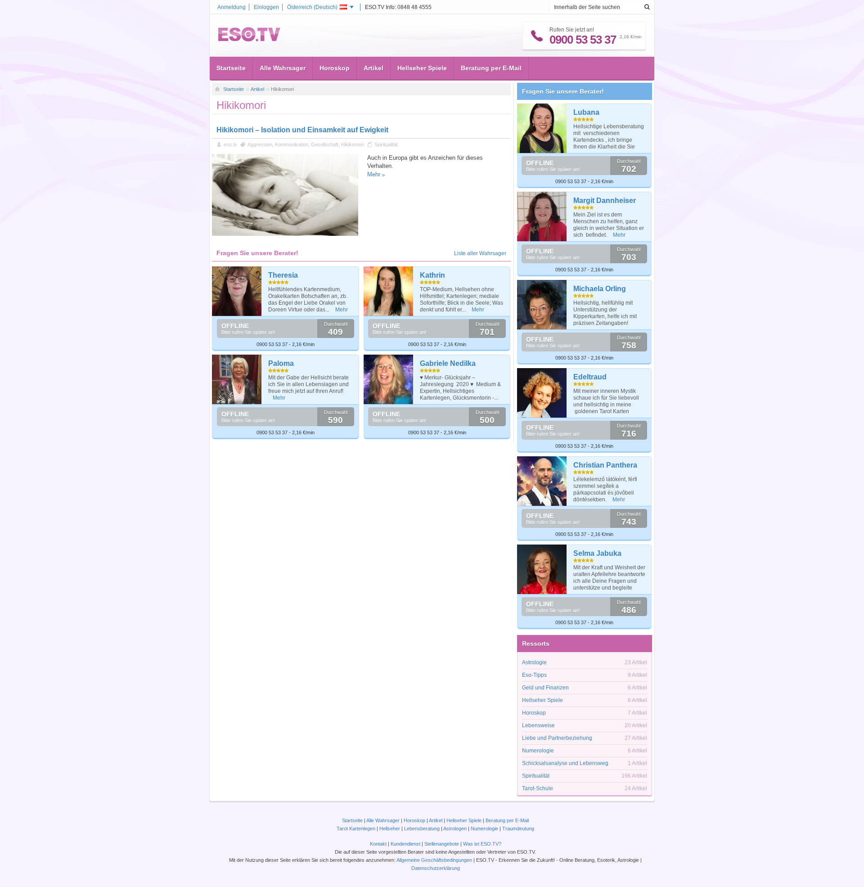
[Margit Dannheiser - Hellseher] (542, 216)
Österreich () (312, 7)
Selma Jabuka (597, 553)
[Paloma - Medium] (236, 379)
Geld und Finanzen (545, 687)
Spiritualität (386, 144)
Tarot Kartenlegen (356, 828)
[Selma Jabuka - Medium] (542, 569)
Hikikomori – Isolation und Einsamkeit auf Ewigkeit (302, 130)
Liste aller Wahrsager (480, 253)
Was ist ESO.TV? (482, 843)
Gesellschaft (324, 144)
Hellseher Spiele (422, 68)
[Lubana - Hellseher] (542, 128)
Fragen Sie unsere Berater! (563, 91)
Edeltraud (590, 377)
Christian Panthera (605, 465)
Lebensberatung (422, 828)
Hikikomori (352, 144)
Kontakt (378, 843)
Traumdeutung (518, 828)
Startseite (231, 68)
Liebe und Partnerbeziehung (557, 738)
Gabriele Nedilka (448, 363)
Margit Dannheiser (604, 200)
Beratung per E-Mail (491, 68)
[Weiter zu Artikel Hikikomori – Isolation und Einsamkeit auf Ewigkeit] (285, 234)
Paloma (281, 363)
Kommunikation (291, 144)
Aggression (260, 144)
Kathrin (432, 275)
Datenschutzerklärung (435, 868)
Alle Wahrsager (283, 68)
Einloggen (266, 7)
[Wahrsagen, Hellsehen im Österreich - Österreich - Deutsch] (249, 39)
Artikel (373, 68)
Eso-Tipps (534, 675)
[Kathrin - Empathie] (388, 291)
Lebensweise (538, 725)
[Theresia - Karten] (236, 291)
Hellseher (389, 828)
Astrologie (534, 662)
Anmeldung (231, 7)
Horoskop (335, 68)
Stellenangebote (442, 843)
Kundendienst (405, 843)
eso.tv (230, 144)
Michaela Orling (599, 289)
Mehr (373, 174)
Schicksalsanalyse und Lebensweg (565, 763)
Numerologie (538, 750)
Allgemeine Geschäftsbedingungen (434, 860)
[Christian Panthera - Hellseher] (542, 481)
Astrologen (455, 828)
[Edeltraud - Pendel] (542, 393)
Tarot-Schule (537, 788)
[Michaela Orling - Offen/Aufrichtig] (542, 304)
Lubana (586, 112)
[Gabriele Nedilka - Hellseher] (388, 379)
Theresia (283, 275)
